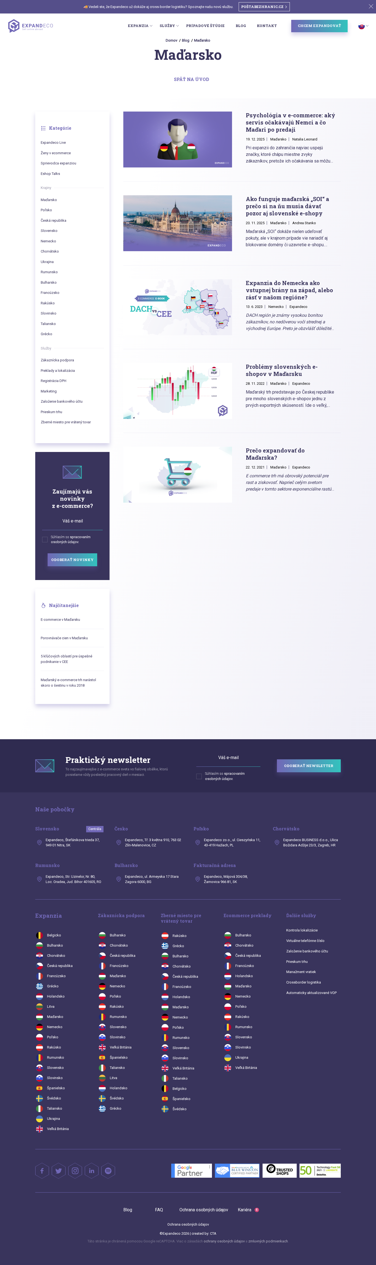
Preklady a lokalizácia (58, 371)
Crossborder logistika (303, 982)
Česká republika (53, 220)
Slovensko (49, 231)
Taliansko (48, 324)
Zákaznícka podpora (57, 360)
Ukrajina (47, 262)
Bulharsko (49, 282)
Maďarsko (202, 40)
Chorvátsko (50, 251)
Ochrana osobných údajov (203, 1209)
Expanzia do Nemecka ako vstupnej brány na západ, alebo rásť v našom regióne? (289, 290)
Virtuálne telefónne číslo (305, 941)
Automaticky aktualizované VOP (311, 993)
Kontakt (267, 25)
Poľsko (46, 210)
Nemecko (48, 241)
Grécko (46, 334)
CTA (213, 1233)
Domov (171, 40)
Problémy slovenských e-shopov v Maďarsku (282, 370)
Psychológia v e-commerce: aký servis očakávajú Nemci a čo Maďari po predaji (290, 122)
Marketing (49, 391)
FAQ (159, 1209)
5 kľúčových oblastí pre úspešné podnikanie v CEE (66, 659)
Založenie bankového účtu (62, 401)
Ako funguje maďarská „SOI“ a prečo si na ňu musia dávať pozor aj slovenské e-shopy (287, 206)
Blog (241, 25)
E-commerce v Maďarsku (60, 619)
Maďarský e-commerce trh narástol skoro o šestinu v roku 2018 (68, 682)
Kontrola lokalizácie (302, 930)
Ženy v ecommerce (56, 153)
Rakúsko (48, 303)
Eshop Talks (50, 174)
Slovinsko (48, 313)
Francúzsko (50, 293)
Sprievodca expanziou (58, 163)
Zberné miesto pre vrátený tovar (66, 422)
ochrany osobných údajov (224, 1241)
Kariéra (248, 1209)
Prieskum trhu (51, 412)
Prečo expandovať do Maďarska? (275, 454)
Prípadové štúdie (205, 25)
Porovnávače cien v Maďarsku (64, 638)
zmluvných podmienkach (268, 1241)
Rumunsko (49, 272)
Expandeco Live (53, 142)
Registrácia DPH (53, 381)
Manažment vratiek (301, 972)
